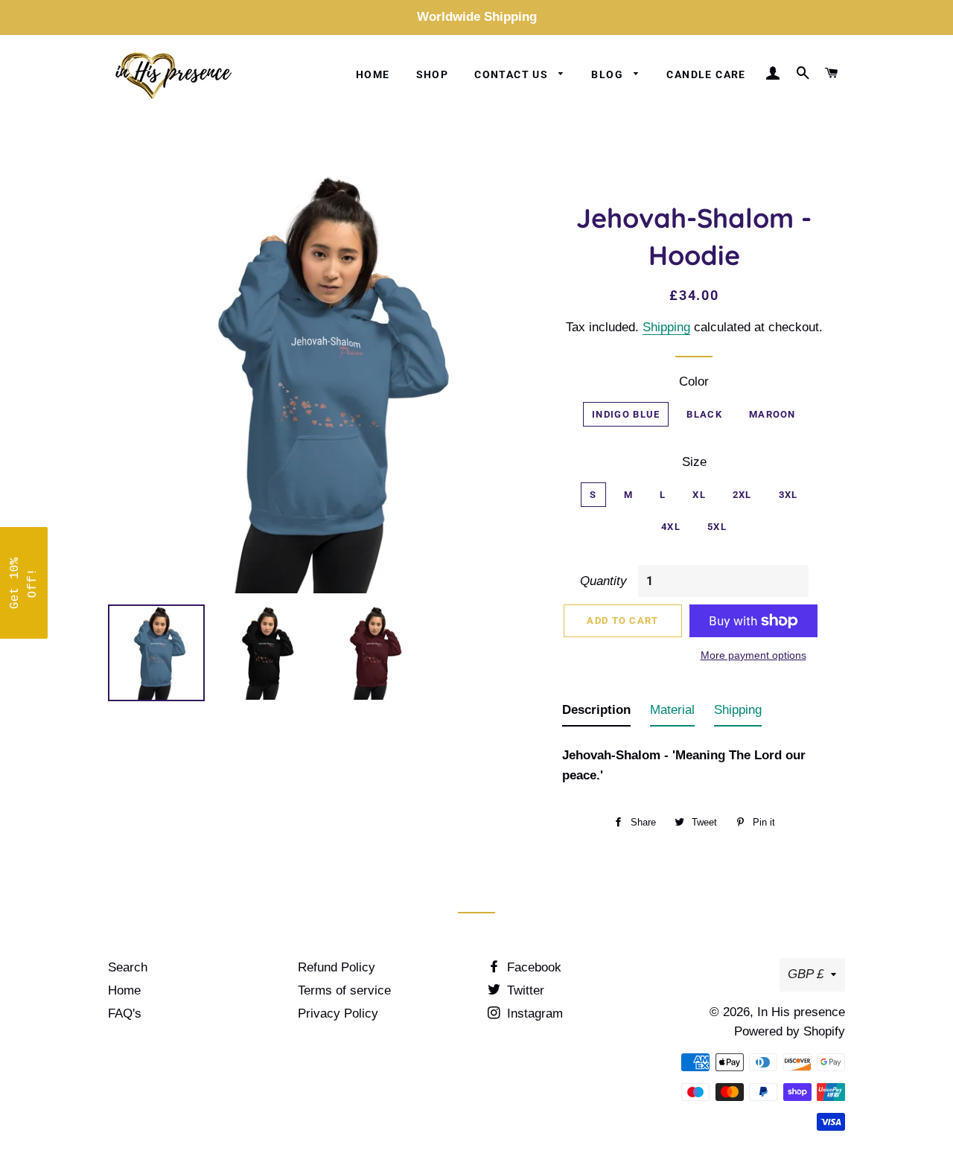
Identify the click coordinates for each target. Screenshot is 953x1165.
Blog (608, 74)
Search (127, 967)
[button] (24, 583)
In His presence (801, 1012)
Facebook (532, 967)
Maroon (772, 414)
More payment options (753, 655)
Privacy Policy (338, 1013)
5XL (717, 526)
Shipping (666, 327)
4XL (671, 526)
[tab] (596, 713)
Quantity (603, 581)
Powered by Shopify (789, 1031)
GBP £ (805, 974)
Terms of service (344, 990)
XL (699, 494)
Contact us (512, 74)
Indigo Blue (626, 414)
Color (694, 381)
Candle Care (705, 74)
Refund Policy (336, 967)
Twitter (523, 990)
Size (694, 462)
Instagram (533, 1013)
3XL (788, 494)
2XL (742, 494)
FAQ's (124, 1013)
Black (704, 414)
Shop (432, 74)
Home (373, 74)
